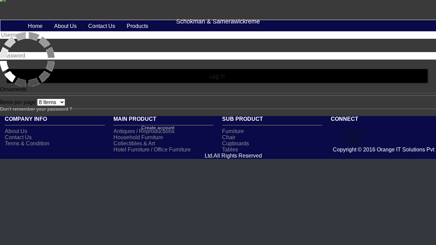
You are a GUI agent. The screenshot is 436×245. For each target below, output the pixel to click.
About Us (65, 26)
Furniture (233, 131)
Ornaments (13, 89)
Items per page (18, 102)
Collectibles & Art (134, 143)
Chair (228, 137)
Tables (230, 149)
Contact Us (101, 26)
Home (35, 26)
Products (137, 26)
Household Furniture (138, 137)
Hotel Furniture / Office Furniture (152, 149)
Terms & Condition (27, 143)
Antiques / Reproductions (143, 131)
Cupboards (235, 143)
